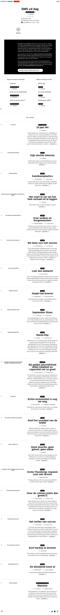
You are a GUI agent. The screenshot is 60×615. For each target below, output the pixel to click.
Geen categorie (42, 124)
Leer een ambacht (42, 271)
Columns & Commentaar (42, 583)
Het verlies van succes (42, 521)
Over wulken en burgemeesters (42, 219)
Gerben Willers (36, 404)
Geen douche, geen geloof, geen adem (42, 448)
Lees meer (52, 144)
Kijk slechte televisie (42, 155)
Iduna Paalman (38, 498)
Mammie (42, 585)
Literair (42, 152)
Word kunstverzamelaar (29, 70)
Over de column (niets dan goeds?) (42, 494)
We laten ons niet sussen (42, 243)
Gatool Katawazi (38, 372)
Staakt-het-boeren (42, 293)
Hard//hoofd (4, 1)
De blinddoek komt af (42, 566)
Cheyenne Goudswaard (49, 404)
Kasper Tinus (50, 372)
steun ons (16, 1)
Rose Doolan (44, 551)
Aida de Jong (49, 179)
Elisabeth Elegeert (38, 223)
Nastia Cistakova (49, 569)
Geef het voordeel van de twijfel (42, 421)
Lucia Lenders (50, 223)
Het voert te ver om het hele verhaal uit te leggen (42, 198)
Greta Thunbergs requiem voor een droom (42, 473)
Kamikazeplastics (42, 176)
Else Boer (44, 425)
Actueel (42, 173)
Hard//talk (42, 362)
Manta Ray (42, 335)
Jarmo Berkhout (38, 246)
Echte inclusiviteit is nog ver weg (42, 400)
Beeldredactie (38, 179)
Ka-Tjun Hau (50, 246)
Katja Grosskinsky (49, 296)
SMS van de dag (30, 12)
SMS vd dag (30, 9)
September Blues (42, 312)
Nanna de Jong (48, 338)
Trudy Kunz (38, 315)
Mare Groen (38, 524)
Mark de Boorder (44, 477)
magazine (10, 1)
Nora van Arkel (43, 274)
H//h (2, 611)
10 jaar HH (42, 127)
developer (44, 130)
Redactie (31, 14)
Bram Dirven (49, 315)
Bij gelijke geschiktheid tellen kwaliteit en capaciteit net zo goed (42, 367)
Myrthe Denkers (48, 588)
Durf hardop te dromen (42, 547)
